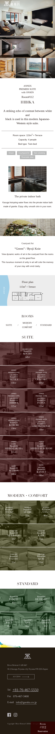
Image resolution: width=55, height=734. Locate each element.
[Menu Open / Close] (49, 4)
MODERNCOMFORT (27, 325)
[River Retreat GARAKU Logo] (27, 656)
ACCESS (16, 677)
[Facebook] (9, 715)
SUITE (9, 325)
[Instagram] (15, 715)
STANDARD (46, 325)
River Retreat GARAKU (17, 665)
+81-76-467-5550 (25, 690)
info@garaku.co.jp (26, 702)
